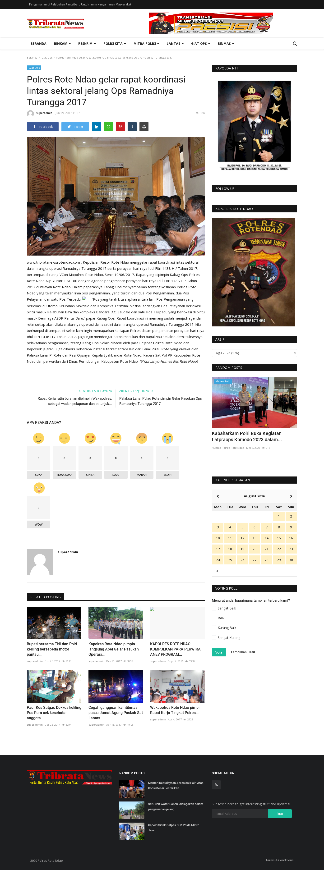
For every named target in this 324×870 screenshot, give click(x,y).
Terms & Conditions (280, 860)
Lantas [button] (174, 43)
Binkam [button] (61, 43)
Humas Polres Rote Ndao (228, 447)
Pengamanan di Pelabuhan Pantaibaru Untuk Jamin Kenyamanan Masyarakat (80, 4)
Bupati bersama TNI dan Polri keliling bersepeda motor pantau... (52, 649)
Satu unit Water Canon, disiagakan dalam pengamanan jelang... (175, 806)
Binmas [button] (225, 43)
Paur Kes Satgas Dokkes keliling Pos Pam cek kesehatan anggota (54, 712)
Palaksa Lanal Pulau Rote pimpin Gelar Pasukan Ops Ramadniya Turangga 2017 (160, 401)
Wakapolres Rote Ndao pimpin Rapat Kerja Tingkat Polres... (176, 710)
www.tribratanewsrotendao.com (54, 262)
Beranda (38, 43)
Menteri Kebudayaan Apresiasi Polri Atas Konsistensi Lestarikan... (176, 785)
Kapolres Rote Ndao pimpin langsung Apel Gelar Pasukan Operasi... (113, 649)
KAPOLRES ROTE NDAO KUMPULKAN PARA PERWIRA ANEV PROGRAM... (175, 649)
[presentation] (279, 385)
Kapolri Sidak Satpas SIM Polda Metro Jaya (173, 827)
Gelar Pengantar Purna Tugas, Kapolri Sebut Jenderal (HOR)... (251, 436)
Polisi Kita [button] (113, 43)
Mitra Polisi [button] (145, 43)
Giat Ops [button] (199, 43)
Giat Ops (47, 57)
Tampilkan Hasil (243, 652)
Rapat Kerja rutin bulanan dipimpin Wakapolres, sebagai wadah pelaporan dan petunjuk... (75, 401)
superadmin (44, 113)
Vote (218, 652)
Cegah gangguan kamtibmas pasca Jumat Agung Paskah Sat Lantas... (115, 712)
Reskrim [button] (85, 43)
